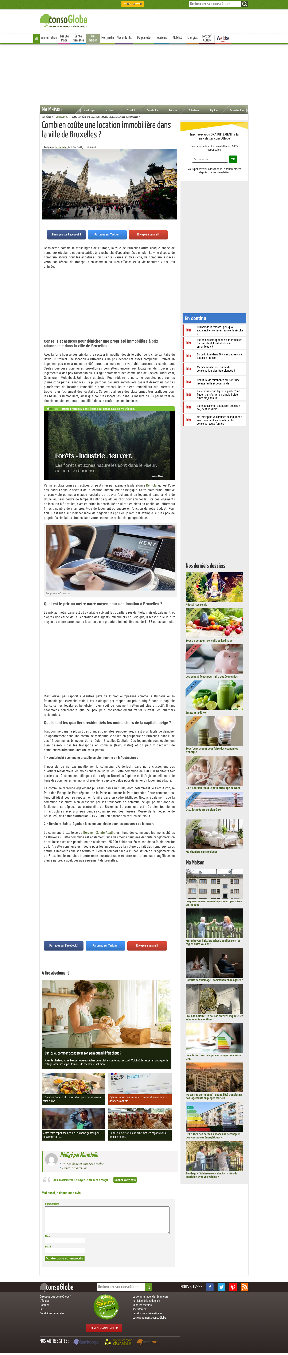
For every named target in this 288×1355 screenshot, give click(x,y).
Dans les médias (142, 1305)
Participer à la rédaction (146, 1300)
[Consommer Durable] (119, 1342)
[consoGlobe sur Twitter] (221, 1287)
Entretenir (194, 110)
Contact (44, 1305)
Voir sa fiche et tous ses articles (83, 1163)
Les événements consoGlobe (149, 1317)
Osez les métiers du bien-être (203, 809)
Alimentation (49, 38)
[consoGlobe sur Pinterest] (233, 1287)
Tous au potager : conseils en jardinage (209, 640)
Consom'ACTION (207, 38)
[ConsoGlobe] (64, 20)
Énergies (192, 38)
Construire (152, 110)
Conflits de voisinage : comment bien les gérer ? (214, 980)
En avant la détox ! (196, 712)
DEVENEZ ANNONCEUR (104, 1328)
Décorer (173, 110)
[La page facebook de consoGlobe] (210, 1287)
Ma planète (144, 38)
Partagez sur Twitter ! (107, 234)
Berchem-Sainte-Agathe (99, 833)
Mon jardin (107, 38)
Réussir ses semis (196, 604)
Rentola (151, 485)
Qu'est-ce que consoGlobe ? (55, 1296)
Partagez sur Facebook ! (66, 234)
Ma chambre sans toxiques (201, 851)
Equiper (214, 110)
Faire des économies (240, 110)
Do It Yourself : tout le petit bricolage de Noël (213, 788)
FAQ (42, 1309)
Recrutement (139, 1309)
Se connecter (133, 4)
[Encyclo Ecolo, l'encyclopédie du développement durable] (148, 1342)
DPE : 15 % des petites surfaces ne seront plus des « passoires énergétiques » (213, 1135)
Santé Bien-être (78, 38)
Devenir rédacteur (74, 1168)
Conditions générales (52, 1313)
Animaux (111, 110)
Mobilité (177, 38)
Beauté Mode (64, 38)
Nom (47, 1236)
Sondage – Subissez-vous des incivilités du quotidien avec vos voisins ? (211, 1175)
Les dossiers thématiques (147, 1313)
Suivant (44, 170)
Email (48, 1246)
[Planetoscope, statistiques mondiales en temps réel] (87, 1342)
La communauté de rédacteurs (150, 1296)
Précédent (173, 170)
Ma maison (93, 38)
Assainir (131, 110)
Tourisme (161, 38)
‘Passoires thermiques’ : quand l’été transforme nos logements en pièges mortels (214, 1096)
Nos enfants (124, 38)
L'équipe (45, 1300)
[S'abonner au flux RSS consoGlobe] (244, 1287)
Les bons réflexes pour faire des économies (212, 676)
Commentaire (52, 1203)
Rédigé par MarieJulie (79, 1155)
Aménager (89, 110)
